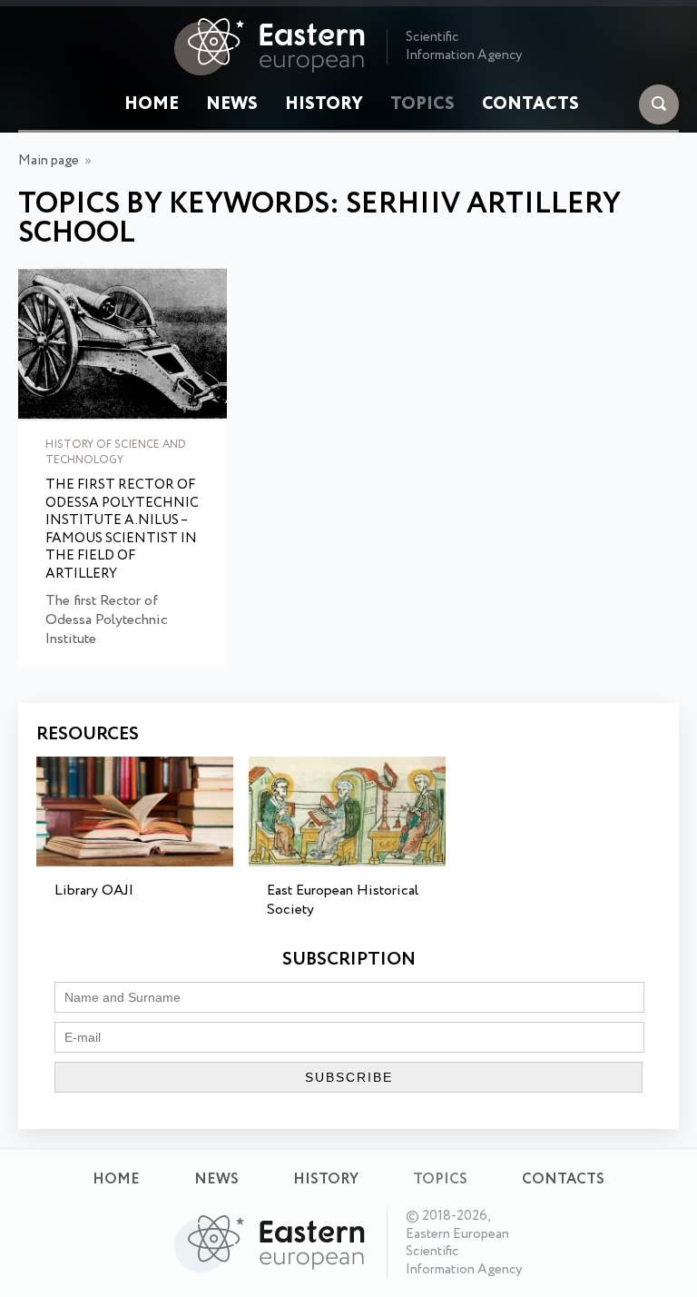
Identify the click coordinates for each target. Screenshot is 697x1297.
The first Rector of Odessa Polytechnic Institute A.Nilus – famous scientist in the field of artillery (122, 530)
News (232, 104)
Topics (422, 104)
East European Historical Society (342, 900)
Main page (48, 161)
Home (151, 104)
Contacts (530, 104)
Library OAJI (93, 890)
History (324, 104)
